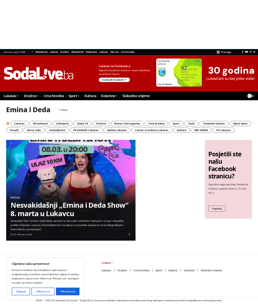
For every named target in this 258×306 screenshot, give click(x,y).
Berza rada (34, 130)
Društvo (64, 52)
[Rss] (254, 52)
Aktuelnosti (41, 52)
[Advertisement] (105, 24)
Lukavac (54, 52)
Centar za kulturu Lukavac (152, 130)
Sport (176, 123)
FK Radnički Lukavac (86, 130)
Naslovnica (91, 52)
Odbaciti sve (43, 291)
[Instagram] (250, 52)
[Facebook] (242, 52)
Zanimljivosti (57, 130)
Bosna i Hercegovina (127, 123)
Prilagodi (21, 291)
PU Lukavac (223, 130)
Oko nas (114, 52)
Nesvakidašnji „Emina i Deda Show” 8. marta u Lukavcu (69, 209)
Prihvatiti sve (68, 291)
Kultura (181, 130)
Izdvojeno (62, 123)
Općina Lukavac (117, 130)
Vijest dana (240, 123)
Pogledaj (217, 208)
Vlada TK (82, 123)
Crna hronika (127, 52)
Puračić (14, 130)
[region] (45, 278)
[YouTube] (246, 52)
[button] (224, 52)
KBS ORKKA (201, 130)
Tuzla (191, 123)
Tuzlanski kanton (214, 123)
